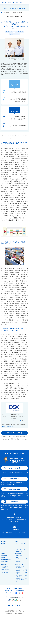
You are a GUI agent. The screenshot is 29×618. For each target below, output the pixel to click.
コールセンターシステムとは (21, 559)
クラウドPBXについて (5, 561)
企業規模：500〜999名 (14, 34)
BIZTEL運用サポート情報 (21, 569)
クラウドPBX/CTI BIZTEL (7, 12)
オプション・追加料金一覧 (21, 570)
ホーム (4, 541)
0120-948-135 (18, 461)
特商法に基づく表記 (20, 590)
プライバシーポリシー (9, 590)
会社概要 (15, 588)
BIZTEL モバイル (19, 548)
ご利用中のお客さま (19, 564)
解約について (19, 581)
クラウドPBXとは (19, 555)
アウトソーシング (19, 31)
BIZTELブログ (18, 553)
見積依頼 (13, 501)
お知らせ (3, 543)
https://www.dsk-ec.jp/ (16, 420)
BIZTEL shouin (19, 551)
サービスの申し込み (6, 572)
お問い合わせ (13, 478)
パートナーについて (10, 592)
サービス (17, 541)
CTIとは (17, 557)
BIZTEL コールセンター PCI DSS (22, 545)
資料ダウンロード (13, 468)
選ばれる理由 (4, 555)
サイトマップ (9, 588)
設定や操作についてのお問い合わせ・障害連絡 (21, 578)
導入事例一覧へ (14, 446)
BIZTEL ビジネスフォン (21, 549)
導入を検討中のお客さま (6, 559)
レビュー (3, 557)
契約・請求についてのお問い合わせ (21, 576)
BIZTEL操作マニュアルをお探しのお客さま (21, 566)
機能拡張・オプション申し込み (21, 573)
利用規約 (20, 588)
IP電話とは (18, 561)
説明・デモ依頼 (13, 489)
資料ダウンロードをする (13, 433)
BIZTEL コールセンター (7, 426)
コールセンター (9, 31)
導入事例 (14, 12)
